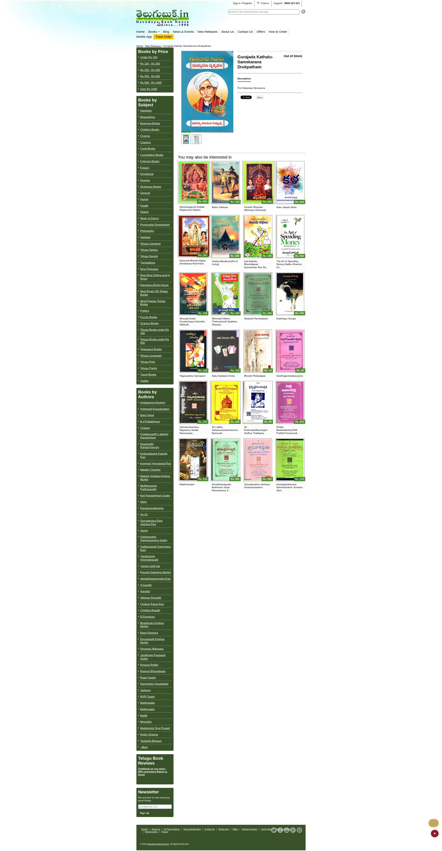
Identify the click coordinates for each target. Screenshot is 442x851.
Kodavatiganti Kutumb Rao (153, 455)
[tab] (244, 79)
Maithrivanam (187, 484)
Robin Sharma (149, 734)
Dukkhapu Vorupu (286, 318)
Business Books (150, 123)
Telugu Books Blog (192, 829)
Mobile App (144, 36)
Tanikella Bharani (151, 741)
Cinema (145, 136)
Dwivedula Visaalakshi (154, 683)
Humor (144, 199)
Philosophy (147, 230)
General (145, 193)
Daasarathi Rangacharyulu (149, 446)
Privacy (164, 832)
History (144, 212)
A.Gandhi (146, 585)
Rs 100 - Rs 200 (150, 63)
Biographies (147, 117)
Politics (144, 310)
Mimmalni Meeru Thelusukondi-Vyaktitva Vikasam (224, 321)
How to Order (278, 31)
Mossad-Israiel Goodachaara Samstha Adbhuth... (192, 321)
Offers (261, 31)
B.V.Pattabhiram (150, 421)
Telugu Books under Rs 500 (154, 341)
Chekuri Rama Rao (152, 604)
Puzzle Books (148, 317)
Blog (166, 31)
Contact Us (245, 31)
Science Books (149, 323)
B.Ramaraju (147, 616)
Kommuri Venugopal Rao (155, 463)
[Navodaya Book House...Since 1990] (162, 23)
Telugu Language (151, 355)
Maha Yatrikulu (220, 207)
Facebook (280, 830)
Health (144, 205)
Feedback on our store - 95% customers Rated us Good (152, 771)
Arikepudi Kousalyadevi (154, 409)
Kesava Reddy (149, 664)
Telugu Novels (149, 256)
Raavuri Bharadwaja (152, 671)
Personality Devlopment (155, 224)
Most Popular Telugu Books (152, 303)
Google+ (293, 830)
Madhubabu (147, 702)
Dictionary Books (150, 186)
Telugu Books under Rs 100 (154, 331)
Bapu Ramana (149, 632)
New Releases (208, 31)
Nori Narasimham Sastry (155, 495)
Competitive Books (151, 155)
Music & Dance (149, 218)
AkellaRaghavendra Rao (155, 578)
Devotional (146, 174)
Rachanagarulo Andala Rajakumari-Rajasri (192, 208)
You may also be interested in (205, 157)
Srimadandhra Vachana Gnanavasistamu (257, 486)
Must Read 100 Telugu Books (154, 293)
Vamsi (144, 530)
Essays (144, 167)
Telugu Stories (149, 249)
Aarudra (145, 591)
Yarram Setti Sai (150, 566)
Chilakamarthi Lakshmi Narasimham (154, 436)
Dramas (145, 180)
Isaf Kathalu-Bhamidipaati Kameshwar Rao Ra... (256, 264)
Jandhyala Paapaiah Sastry (153, 657)
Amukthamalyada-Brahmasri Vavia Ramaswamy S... (222, 487)
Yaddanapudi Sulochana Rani (155, 548)
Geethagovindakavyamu (289, 375)
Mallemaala (147, 709)
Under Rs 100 (148, 57)
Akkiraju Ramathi (150, 597)
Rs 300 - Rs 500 (150, 76)
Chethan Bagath (150, 610)
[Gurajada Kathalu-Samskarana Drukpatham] (186, 139)
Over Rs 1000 (148, 89)
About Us (227, 31)
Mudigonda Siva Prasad (155, 728)
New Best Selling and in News (155, 277)
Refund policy (151, 832)
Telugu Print (147, 361)
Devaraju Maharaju (152, 648)
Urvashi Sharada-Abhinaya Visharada (255, 208)
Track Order (163, 36)
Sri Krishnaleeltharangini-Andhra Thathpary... (256, 430)
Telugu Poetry (148, 368)
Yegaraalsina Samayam (192, 375)
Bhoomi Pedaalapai (254, 375)
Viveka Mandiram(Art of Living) (225, 263)
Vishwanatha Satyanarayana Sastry (153, 538)
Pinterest (299, 830)
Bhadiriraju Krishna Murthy (152, 625)
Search (144, 829)
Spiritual (145, 237)
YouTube (286, 830)
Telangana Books (151, 349)
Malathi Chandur (150, 469)
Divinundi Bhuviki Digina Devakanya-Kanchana (193, 262)
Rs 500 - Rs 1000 (151, 82)
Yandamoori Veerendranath (149, 558)
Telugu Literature (150, 243)
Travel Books (148, 374)
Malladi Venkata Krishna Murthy (155, 478)
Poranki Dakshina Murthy (155, 572)
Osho (143, 501)
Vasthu (144, 380)
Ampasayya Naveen (152, 402)
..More (144, 747)
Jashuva (145, 690)
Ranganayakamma (152, 508)
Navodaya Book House (154, 285)
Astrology (146, 110)
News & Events (183, 31)
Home (140, 31)
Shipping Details (249, 829)
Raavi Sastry (148, 677)
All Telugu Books (172, 829)
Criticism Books (149, 161)
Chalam (145, 428)
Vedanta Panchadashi (256, 318)
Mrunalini (146, 721)
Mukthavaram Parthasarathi (148, 487)
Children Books (149, 129)
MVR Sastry (147, 696)
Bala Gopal (147, 415)
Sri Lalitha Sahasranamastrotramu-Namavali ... (225, 430)
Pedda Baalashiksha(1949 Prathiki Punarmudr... (287, 430)
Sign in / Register (242, 3)
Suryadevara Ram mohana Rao (151, 522)
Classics (145, 142)
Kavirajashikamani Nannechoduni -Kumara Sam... (289, 487)
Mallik (143, 715)
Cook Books (147, 148)
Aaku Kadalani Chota (223, 375)
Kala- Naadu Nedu (286, 207)
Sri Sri (144, 514)
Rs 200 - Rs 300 (150, 70)
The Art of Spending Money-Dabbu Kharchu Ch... (289, 264)
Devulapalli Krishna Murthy (152, 641)
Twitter (274, 830)
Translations (147, 262)
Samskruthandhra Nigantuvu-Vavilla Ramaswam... (189, 430)
